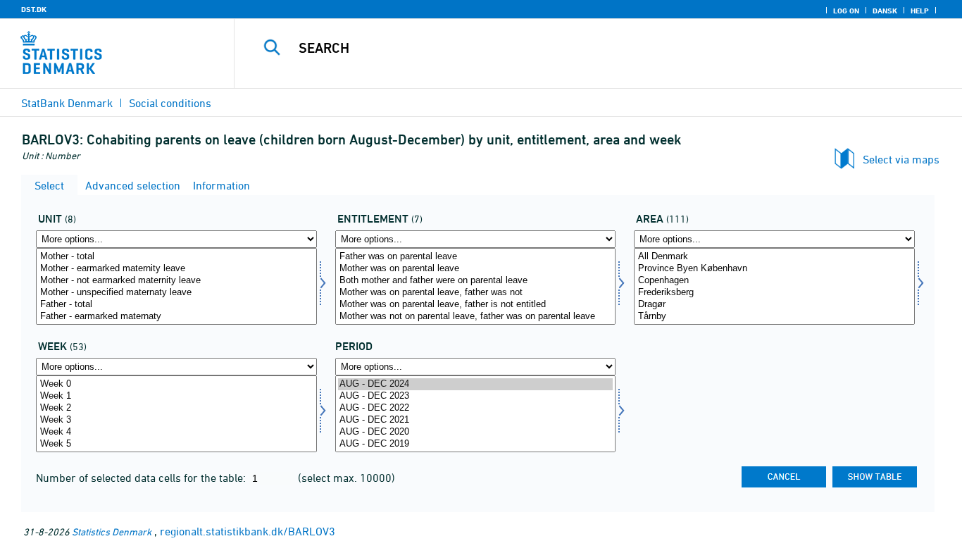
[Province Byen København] (774, 269)
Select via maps (901, 159)
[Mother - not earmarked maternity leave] (176, 281)
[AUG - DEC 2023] (475, 396)
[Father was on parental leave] (475, 257)
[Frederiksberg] (774, 293)
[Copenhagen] (774, 281)
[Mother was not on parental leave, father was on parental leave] (475, 317)
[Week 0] (176, 384)
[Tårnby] (774, 317)
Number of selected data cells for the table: (142, 477)
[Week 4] (176, 432)
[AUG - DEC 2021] (475, 420)
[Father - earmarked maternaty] (176, 317)
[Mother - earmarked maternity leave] (176, 269)
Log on (846, 10)
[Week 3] (176, 420)
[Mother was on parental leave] (475, 269)
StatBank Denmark (67, 103)
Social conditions (170, 103)
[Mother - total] (176, 257)
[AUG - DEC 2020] (475, 432)
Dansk (885, 10)
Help (920, 10)
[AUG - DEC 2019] (475, 444)
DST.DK (33, 9)
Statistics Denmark (111, 531)
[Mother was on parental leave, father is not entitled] (475, 305)
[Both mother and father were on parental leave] (475, 281)
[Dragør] (774, 305)
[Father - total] (176, 305)
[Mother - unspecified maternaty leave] (176, 293)
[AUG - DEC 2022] (475, 408)
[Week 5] (176, 444)
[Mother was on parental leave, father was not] (475, 293)
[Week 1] (176, 396)
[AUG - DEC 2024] (475, 384)
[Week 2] (176, 408)
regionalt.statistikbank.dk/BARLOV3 (247, 531)
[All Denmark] (774, 257)
